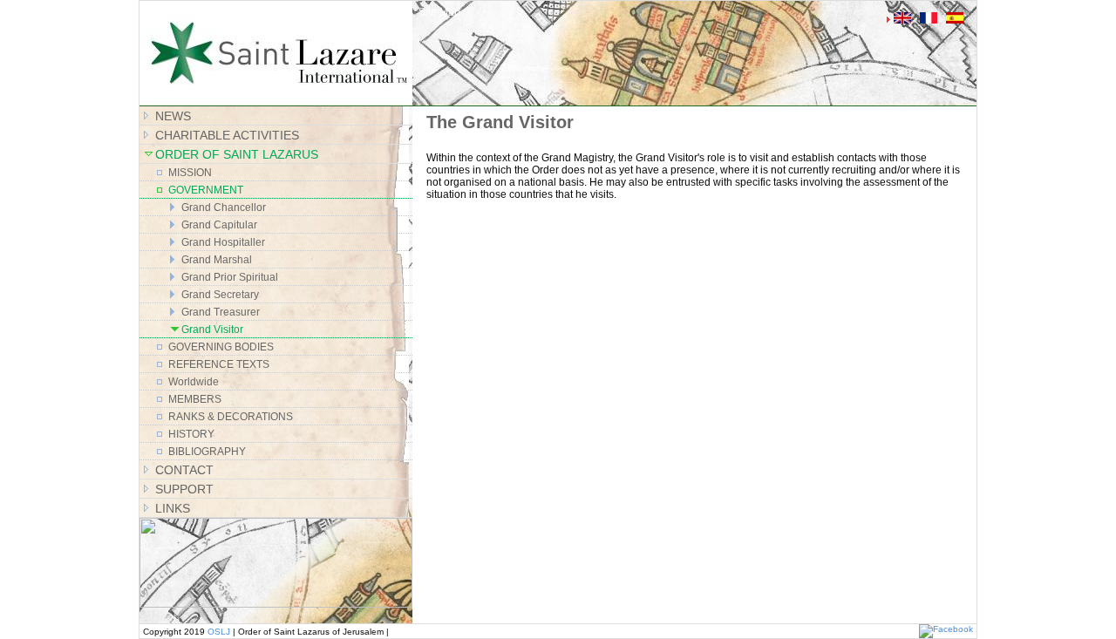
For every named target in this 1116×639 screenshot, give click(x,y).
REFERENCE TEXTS (218, 364)
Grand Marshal (216, 260)
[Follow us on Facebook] (946, 629)
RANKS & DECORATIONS (230, 417)
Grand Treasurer (220, 312)
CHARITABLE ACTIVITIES (227, 135)
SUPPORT (184, 489)
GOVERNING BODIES (221, 347)
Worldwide (193, 382)
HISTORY (191, 434)
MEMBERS (194, 399)
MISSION (190, 173)
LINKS (172, 508)
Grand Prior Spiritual (229, 277)
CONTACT (184, 470)
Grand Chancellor (223, 207)
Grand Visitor (212, 329)
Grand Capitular (219, 225)
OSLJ (219, 631)
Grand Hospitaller (223, 242)
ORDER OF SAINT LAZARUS (236, 154)
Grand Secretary (220, 295)
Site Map (439, 12)
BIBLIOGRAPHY (207, 451)
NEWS (173, 116)
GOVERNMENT (205, 190)
